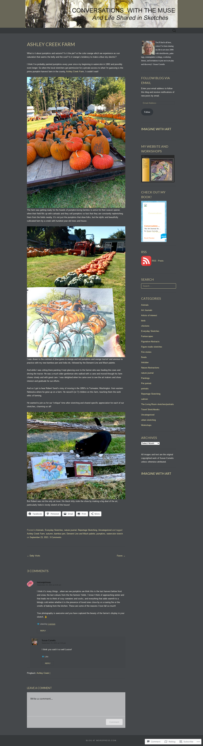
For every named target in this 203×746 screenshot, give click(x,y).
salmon (144, 399)
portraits (145, 388)
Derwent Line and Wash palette (81, 533)
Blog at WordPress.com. (101, 740)
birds (143, 320)
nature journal (70, 530)
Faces (121, 556)
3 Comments (55, 537)
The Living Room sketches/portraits (157, 404)
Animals (40, 530)
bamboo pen (59, 533)
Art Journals (146, 310)
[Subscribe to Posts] (146, 261)
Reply (43, 631)
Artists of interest (149, 315)
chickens (145, 326)
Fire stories (146, 352)
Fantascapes (147, 336)
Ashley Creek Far (74, 71)
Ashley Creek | (43, 673)
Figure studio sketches (151, 347)
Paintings (145, 378)
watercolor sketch (115, 533)
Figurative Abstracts (150, 341)
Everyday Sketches (54, 530)
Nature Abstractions (150, 368)
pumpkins (100, 533)
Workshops (146, 425)
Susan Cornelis (49, 640)
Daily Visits (33, 556)
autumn (49, 533)
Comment (114, 722)
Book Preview (149, 238)
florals (144, 357)
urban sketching (148, 420)
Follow (147, 112)
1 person (51, 624)
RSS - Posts (158, 261)
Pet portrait (146, 383)
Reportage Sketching (87, 530)
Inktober (145, 362)
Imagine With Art (156, 129)
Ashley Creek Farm (36, 533)
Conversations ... (152, 226)
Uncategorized (104, 530)
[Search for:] (174, 30)
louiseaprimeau (44, 582)
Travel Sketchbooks (150, 409)
